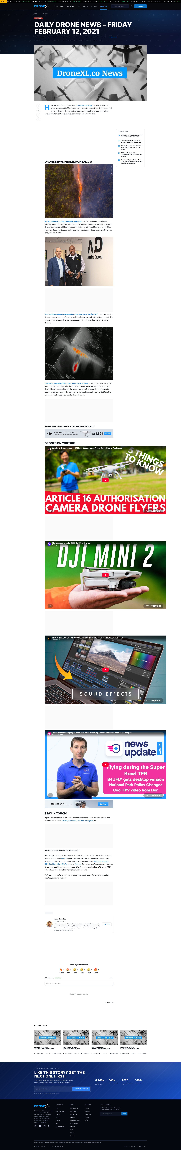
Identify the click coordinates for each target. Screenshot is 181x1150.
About (87, 1108)
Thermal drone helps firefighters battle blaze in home (66, 383)
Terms (133, 1146)
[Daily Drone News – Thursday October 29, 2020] (47, 1037)
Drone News (74, 1108)
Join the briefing (81, 1089)
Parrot (67, 864)
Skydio (58, 1114)
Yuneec (78, 864)
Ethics (87, 1117)
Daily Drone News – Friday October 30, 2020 (71, 1048)
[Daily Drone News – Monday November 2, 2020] (105, 1037)
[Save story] (38, 106)
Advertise (88, 1114)
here (63, 858)
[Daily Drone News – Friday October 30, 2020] (76, 1037)
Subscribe (140, 6)
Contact (87, 1111)
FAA (79, 6)
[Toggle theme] (131, 6)
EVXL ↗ (87, 1120)
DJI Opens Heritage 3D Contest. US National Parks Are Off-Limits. (131, 136)
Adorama (97, 861)
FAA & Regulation (75, 1120)
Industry (103, 6)
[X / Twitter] (35, 1125)
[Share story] (38, 110)
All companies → (60, 1126)
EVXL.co (56, 928)
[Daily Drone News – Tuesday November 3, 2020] (133, 1037)
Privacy (126, 1146)
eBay (59, 864)
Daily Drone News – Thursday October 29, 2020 (44, 1048)
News (62, 6)
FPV (71, 1129)
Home (56, 6)
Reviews (94, 6)
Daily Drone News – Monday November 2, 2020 (101, 1048)
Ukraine (72, 1126)
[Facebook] (39, 1125)
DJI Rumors (73, 1114)
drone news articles (84, 105)
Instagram (89, 821)
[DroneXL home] (42, 6)
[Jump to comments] (38, 119)
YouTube (80, 821)
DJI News (70, 6)
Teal (57, 1123)
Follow (107, 924)
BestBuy (52, 864)
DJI (63, 864)
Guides (85, 6)
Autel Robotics (60, 1111)
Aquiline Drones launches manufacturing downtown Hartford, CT (71, 314)
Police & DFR (74, 1123)
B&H (46, 864)
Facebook (72, 821)
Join (124, 1113)
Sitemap (139, 1146)
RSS (145, 1146)
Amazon (105, 861)
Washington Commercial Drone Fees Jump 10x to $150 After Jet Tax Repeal (132, 147)
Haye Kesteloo (60, 919)
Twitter (64, 821)
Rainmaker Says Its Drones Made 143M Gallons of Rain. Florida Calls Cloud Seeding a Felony (131, 161)
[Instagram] (48, 1125)
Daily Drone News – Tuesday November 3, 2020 (129, 1048)
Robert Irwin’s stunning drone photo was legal (63, 221)
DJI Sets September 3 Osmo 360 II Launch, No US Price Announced (131, 141)
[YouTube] (44, 1125)
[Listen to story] (38, 115)
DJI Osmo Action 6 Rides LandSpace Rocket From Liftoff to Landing (131, 154)
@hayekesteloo (67, 930)
